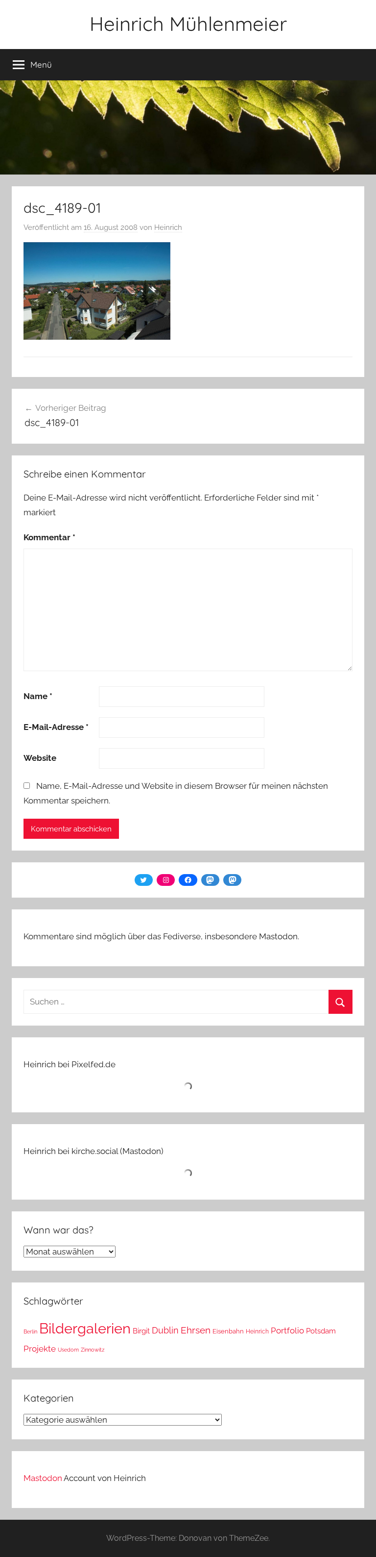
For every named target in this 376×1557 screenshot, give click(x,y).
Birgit (141, 1331)
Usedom (68, 1350)
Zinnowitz (92, 1350)
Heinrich (168, 227)
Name (38, 696)
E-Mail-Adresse (56, 727)
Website (40, 758)
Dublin (165, 1330)
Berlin (30, 1331)
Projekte (40, 1349)
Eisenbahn (228, 1331)
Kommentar (49, 537)
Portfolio (287, 1330)
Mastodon (43, 1478)
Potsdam (321, 1331)
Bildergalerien (85, 1328)
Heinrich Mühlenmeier (188, 23)
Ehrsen (196, 1330)
